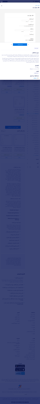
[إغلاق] (2, 1)
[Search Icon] (2, 6)
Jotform (35, 78)
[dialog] (20, 202)
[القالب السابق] (28, 44)
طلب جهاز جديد (36, 7)
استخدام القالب (20, 44)
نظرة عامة (36, 48)
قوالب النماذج (37, 5)
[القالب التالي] (11, 44)
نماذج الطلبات (36, 73)
